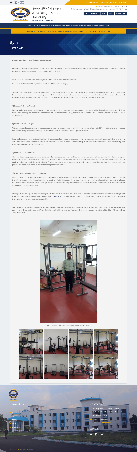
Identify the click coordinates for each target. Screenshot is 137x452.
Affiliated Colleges (65, 31)
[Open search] (87, 2)
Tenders (14, 416)
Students (82, 25)
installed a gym (57, 196)
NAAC (104, 13)
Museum (43, 31)
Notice (89, 25)
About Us (36, 25)
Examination (93, 2)
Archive (107, 31)
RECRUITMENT (17, 431)
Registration (104, 2)
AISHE (95, 31)
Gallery (107, 25)
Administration (46, 25)
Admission (113, 2)
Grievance (94, 13)
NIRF (111, 13)
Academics (56, 25)
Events (96, 25)
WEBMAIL (15, 424)
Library (30, 31)
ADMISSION (16, 427)
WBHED (14, 420)
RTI (13, 412)
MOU (101, 31)
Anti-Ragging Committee (82, 31)
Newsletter (52, 31)
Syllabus (74, 25)
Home (29, 25)
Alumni (101, 25)
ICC (86, 13)
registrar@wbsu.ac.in (104, 419)
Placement (123, 2)
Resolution (65, 25)
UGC (13, 409)
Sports (36, 31)
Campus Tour (121, 13)
